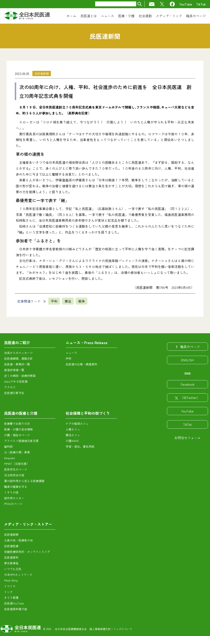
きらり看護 (11, 597)
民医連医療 (11, 546)
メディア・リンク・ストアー (28, 524)
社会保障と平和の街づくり (88, 413)
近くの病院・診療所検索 (20, 376)
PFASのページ (13, 504)
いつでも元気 (12, 569)
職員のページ (190, 346)
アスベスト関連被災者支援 (21, 441)
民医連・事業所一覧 (17, 364)
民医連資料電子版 (15, 609)
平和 (54, 301)
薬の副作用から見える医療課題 (24, 481)
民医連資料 (11, 557)
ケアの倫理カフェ (77, 423)
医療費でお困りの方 (17, 423)
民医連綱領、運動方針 (18, 358)
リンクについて (122, 629)
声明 (68, 358)
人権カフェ (73, 429)
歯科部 (8, 446)
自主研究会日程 (14, 475)
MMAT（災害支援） (16, 464)
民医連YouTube (14, 603)
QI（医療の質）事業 (17, 452)
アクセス (10, 387)
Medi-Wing (11, 580)
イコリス (10, 586)
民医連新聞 (41, 73)
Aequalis (9, 458)
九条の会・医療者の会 (18, 540)
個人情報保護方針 (100, 629)
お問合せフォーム (187, 437)
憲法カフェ (73, 435)
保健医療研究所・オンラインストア (27, 552)
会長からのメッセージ (18, 353)
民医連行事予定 (14, 393)
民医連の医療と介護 (20, 413)
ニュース (71, 353)
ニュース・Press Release (86, 342)
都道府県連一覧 (14, 370)
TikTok (201, 4)
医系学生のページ (15, 469)
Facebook (187, 384)
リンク (8, 592)
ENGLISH (187, 359)
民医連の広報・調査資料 (81, 364)
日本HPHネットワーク (18, 575)
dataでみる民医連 (15, 381)
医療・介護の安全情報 (18, 429)
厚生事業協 (11, 563)
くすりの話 (11, 492)
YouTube (185, 4)
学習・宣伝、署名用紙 (80, 446)
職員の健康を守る (15, 487)
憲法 (68, 301)
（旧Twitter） (190, 397)
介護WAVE (72, 441)
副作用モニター (14, 498)
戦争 (81, 301)
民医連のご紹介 (17, 342)
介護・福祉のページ (17, 435)
